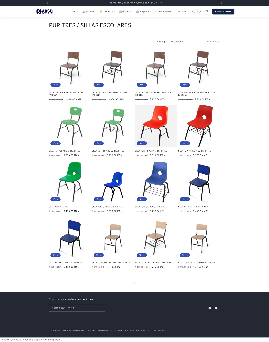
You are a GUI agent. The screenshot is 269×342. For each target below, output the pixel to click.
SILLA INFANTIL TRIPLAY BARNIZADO (65, 262)
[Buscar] (193, 11)
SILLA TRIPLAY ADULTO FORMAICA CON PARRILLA (109, 93)
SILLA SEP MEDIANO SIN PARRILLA (64, 151)
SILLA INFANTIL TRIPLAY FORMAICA (194, 207)
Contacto (181, 11)
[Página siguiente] (142, 282)
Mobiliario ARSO (62, 330)
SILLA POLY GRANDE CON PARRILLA (151, 207)
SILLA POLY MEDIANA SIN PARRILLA (151, 151)
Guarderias (107, 11)
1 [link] (126, 282)
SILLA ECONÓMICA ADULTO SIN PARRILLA (196, 262)
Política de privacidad (120, 330)
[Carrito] (207, 11)
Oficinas (125, 11)
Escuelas (88, 11)
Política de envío (159, 330)
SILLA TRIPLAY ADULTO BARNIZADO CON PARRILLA (196, 93)
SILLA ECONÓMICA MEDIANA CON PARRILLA (154, 262)
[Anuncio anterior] (47, 3)
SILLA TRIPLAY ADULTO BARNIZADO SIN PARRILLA (153, 93)
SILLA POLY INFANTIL (58, 207)
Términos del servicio (141, 330)
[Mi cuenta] (200, 11)
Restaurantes (163, 11)
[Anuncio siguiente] (221, 3)
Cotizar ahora (223, 11)
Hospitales (143, 11)
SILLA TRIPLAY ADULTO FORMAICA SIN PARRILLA (66, 93)
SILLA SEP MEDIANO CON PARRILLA (108, 151)
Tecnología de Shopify (78, 330)
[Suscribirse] (101, 307)
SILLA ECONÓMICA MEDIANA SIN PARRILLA (111, 262)
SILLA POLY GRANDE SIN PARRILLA (107, 207)
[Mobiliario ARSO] (45, 11)
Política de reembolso (99, 330)
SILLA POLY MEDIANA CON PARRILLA (194, 151)
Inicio (75, 11)
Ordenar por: (162, 41)
